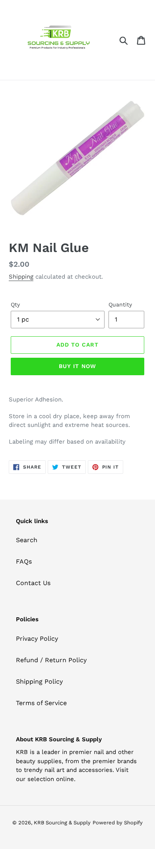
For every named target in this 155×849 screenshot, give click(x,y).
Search (26, 540)
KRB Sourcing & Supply (62, 823)
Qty (15, 304)
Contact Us (33, 583)
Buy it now (77, 366)
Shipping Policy (39, 681)
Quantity (120, 304)
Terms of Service (41, 703)
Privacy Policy (37, 638)
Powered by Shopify (118, 823)
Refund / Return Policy (51, 660)
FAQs (24, 561)
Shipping (21, 276)
